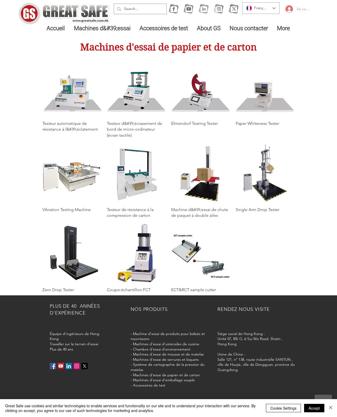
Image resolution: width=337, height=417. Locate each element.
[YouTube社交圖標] (61, 366)
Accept (314, 408)
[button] (103, 28)
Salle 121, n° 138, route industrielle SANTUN (254, 359)
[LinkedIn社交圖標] (69, 366)
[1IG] (219, 9)
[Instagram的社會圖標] (76, 366)
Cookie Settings (283, 408)
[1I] (204, 9)
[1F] (173, 9)
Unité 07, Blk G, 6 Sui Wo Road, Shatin (249, 338)
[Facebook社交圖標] (53, 366)
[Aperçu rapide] (72, 86)
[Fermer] (331, 408)
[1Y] (189, 9)
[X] (234, 9)
